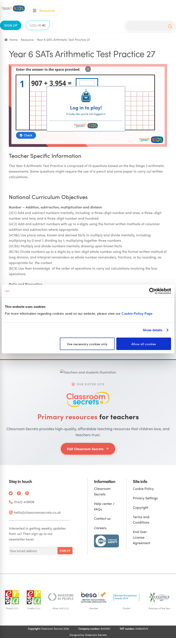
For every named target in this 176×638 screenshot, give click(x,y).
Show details (152, 330)
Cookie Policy (143, 488)
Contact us (102, 518)
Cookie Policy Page (136, 313)
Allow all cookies (143, 343)
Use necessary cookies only (87, 343)
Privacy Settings (145, 497)
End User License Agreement (141, 537)
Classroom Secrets (96, 635)
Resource (27, 39)
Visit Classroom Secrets (85, 448)
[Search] (170, 26)
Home (13, 39)
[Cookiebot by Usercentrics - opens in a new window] (152, 291)
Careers (100, 527)
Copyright (140, 507)
